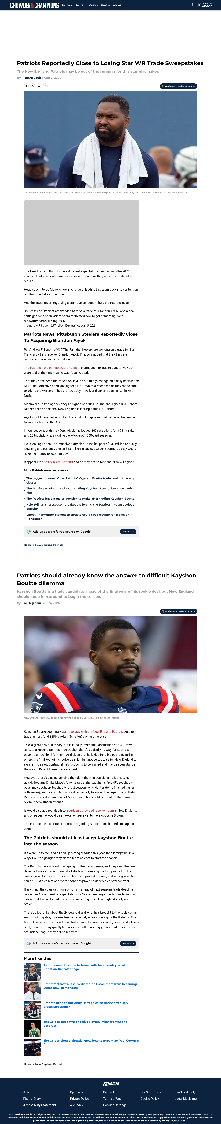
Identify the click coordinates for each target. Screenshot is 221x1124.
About (117, 5)
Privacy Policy (79, 1098)
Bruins (105, 5)
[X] (199, 4)
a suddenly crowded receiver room (90, 810)
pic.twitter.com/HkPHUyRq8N (44, 321)
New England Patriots (49, 545)
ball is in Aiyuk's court (58, 462)
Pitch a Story (32, 1098)
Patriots (67, 5)
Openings (76, 1092)
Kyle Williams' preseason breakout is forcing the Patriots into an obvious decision (80, 506)
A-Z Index (76, 1105)
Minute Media (24, 1114)
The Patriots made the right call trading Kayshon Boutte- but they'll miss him (80, 490)
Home (28, 545)
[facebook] (192, 4)
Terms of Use (112, 1098)
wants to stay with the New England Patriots (92, 731)
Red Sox (80, 5)
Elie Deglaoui (31, 603)
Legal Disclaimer (186, 1098)
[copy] (45, 85)
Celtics (93, 5)
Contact (108, 1092)
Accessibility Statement (39, 1105)
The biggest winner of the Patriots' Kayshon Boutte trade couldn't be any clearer (80, 480)
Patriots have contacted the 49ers (53, 367)
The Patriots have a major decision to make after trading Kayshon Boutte (80, 498)
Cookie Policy (149, 1098)
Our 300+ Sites (150, 1092)
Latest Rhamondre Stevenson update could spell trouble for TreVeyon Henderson (77, 517)
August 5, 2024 (86, 325)
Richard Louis (31, 77)
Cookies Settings (114, 1105)
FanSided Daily (185, 1092)
